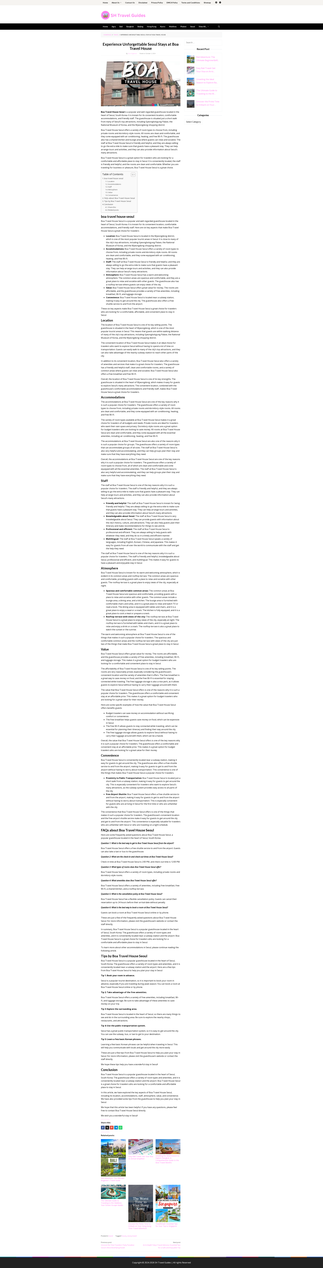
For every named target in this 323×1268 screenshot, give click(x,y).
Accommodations (114, 184)
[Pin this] (112, 1128)
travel (111, 1236)
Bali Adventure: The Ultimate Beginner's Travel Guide (112, 1179)
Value (110, 192)
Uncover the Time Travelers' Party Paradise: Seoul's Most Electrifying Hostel (117, 1245)
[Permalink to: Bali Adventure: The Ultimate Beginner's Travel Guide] (113, 1157)
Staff (110, 187)
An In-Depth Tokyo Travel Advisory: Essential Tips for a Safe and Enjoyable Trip (161, 1245)
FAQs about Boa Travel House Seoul (119, 198)
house (124, 1236)
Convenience (113, 195)
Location (111, 181)
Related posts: (113, 210)
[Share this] (103, 1128)
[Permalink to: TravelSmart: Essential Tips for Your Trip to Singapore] (168, 1203)
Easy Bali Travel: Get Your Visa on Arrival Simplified (140, 1157)
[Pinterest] (216, 2)
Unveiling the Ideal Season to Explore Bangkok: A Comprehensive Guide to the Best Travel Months (167, 1159)
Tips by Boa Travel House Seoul (117, 201)
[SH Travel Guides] (123, 15)
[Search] (219, 26)
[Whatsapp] (120, 1128)
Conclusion (108, 204)
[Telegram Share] (116, 1128)
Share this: (112, 207)
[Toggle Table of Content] (132, 175)
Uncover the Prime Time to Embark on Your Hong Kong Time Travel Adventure (139, 1226)
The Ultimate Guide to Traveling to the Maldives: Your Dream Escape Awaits (112, 1202)
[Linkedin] (220, 2)
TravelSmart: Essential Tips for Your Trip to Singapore (167, 1225)
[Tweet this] (107, 1128)
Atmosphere (112, 189)
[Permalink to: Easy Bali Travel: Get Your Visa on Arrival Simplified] (140, 1147)
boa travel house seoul (113, 178)
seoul (129, 1236)
